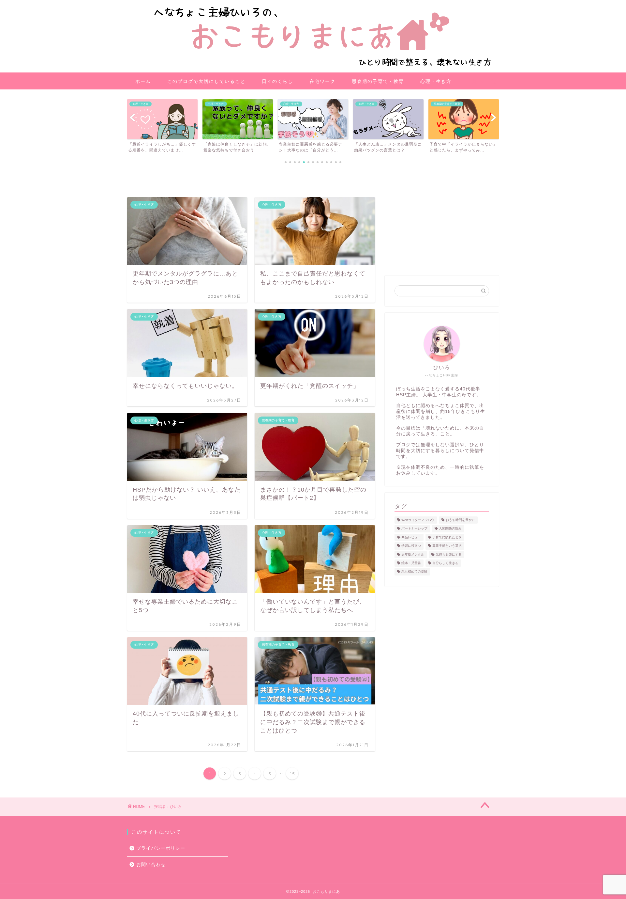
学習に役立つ (411, 546)
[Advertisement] (442, 223)
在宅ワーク (322, 81)
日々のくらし (277, 81)
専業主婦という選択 (447, 546)
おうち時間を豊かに (460, 520)
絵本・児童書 (411, 563)
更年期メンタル (412, 554)
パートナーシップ (414, 528)
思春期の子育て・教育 (378, 81)
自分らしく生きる (445, 563)
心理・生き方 (436, 81)
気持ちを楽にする (449, 554)
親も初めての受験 (414, 572)
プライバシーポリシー (160, 848)
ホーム (143, 81)
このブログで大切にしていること (206, 81)
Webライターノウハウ (417, 520)
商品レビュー (411, 537)
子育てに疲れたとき (447, 537)
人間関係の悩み (450, 528)
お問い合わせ (151, 864)
